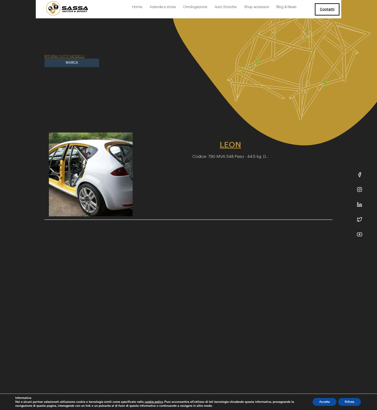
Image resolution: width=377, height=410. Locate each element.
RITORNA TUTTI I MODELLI (64, 56)
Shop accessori (256, 7)
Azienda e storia (163, 7)
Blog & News (286, 7)
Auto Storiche (226, 7)
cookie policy (154, 402)
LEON (230, 145)
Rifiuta (349, 402)
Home (137, 7)
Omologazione (195, 7)
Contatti (327, 9)
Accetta (324, 402)
